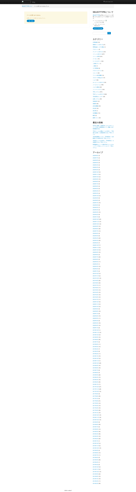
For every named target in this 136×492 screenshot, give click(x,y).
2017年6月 (95, 401)
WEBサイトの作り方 (98, 44)
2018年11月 (96, 360)
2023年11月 (96, 221)
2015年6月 (95, 457)
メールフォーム (97, 84)
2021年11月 (96, 276)
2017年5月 (95, 403)
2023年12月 (96, 219)
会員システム (96, 99)
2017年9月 (95, 393)
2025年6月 (95, 186)
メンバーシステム (97, 89)
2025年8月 (95, 181)
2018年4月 (95, 377)
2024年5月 (95, 207)
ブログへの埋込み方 (98, 77)
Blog (33, 2)
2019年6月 (95, 344)
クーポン (95, 59)
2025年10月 (96, 176)
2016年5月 (95, 431)
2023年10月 (96, 224)
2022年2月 (95, 268)
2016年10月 (96, 419)
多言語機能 (95, 106)
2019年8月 (95, 339)
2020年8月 (95, 311)
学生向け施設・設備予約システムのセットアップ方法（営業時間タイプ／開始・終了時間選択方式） (103, 127)
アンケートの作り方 (98, 51)
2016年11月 (96, 417)
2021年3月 (95, 294)
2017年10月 (96, 391)
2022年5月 (95, 261)
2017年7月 (95, 398)
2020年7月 (95, 313)
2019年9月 (95, 337)
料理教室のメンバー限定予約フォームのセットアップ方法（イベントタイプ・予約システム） (103, 146)
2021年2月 (95, 297)
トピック (95, 73)
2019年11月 (96, 332)
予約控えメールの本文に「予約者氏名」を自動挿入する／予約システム (103, 141)
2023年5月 (95, 235)
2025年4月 (95, 191)
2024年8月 (95, 200)
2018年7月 (95, 370)
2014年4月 (95, 481)
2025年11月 (96, 174)
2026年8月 (95, 155)
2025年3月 (95, 193)
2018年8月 (95, 368)
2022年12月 (96, 245)
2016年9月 (95, 422)
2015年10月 (96, 448)
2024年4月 (95, 209)
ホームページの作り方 (98, 82)
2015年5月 (95, 460)
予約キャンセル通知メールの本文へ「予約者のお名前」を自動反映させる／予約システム (103, 132)
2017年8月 (95, 396)
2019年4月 (95, 349)
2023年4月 (95, 238)
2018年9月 (95, 365)
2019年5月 (95, 346)
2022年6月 (95, 259)
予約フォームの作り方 (98, 94)
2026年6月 (95, 160)
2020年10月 (96, 306)
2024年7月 (95, 202)
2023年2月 (95, 243)
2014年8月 (95, 476)
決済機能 (95, 113)
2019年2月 (95, 353)
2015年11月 (96, 445)
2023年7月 (95, 231)
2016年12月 (96, 415)
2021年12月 (96, 273)
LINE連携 (95, 42)
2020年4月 (95, 320)
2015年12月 (96, 443)
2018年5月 (95, 375)
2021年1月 (95, 299)
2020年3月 (95, 323)
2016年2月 (95, 438)
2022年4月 (95, 264)
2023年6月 (95, 233)
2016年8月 (95, 424)
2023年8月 (95, 228)
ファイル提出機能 (97, 75)
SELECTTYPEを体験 (98, 28)
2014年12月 (96, 467)
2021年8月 (95, 283)
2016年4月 (95, 434)
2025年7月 (95, 184)
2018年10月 (96, 363)
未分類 (94, 110)
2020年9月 (95, 309)
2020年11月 (96, 304)
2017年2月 (95, 410)
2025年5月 (95, 188)
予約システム (96, 92)
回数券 (94, 103)
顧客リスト (95, 117)
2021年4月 (95, 292)
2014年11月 (96, 469)
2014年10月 (96, 471)
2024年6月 (95, 205)
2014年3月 (95, 483)
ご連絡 (94, 66)
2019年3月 (95, 351)
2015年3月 (95, 464)
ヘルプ (94, 80)
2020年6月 (95, 316)
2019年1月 (95, 356)
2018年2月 (95, 382)
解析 (94, 115)
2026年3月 (95, 167)
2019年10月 (96, 335)
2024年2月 (95, 214)
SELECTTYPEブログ (27, 6)
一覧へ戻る (30, 21)
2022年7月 (95, 257)
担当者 (94, 108)
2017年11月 (96, 389)
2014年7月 (95, 478)
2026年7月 (95, 158)
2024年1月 (95, 217)
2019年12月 (96, 330)
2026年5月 (95, 162)
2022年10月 (96, 250)
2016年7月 (95, 427)
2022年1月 (95, 271)
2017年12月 (96, 386)
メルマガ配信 (96, 87)
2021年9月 (95, 280)
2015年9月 (95, 450)
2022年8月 (95, 254)
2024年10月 (96, 195)
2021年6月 (95, 287)
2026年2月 (95, 169)
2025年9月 (95, 179)
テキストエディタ (97, 70)
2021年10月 (96, 278)
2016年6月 (95, 429)
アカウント (95, 49)
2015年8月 (95, 452)
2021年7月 (95, 285)
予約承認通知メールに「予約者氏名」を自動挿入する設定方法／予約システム (103, 137)
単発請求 (95, 101)
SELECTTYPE (96, 15)
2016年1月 (95, 441)
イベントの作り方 (97, 54)
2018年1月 (95, 384)
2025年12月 (96, 172)
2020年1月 (95, 327)
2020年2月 (95, 325)
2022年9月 (95, 252)
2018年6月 (95, 372)
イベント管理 (96, 56)
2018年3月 (95, 379)
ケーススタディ (97, 61)
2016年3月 (95, 436)
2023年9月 (95, 226)
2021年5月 (95, 290)
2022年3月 (95, 266)
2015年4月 (95, 462)
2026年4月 (95, 165)
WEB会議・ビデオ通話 (98, 47)
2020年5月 (95, 318)
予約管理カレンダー (98, 96)
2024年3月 (95, 212)
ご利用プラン (96, 63)
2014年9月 (95, 474)
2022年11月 (96, 247)
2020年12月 (96, 301)
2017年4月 (95, 405)
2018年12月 (96, 358)
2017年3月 (95, 408)
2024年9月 (95, 198)
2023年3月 (95, 240)
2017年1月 (95, 412)
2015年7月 (95, 455)
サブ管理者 (95, 68)
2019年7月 (95, 342)
